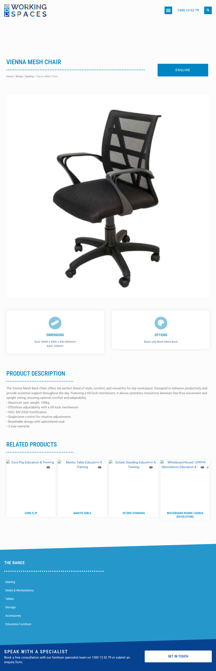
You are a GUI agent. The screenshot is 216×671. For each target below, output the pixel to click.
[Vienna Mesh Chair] (108, 196)
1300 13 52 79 (188, 10)
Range (19, 76)
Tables (9, 598)
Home (9, 76)
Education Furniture (18, 624)
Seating (29, 76)
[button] (168, 10)
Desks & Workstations (19, 590)
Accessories (13, 615)
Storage (10, 607)
